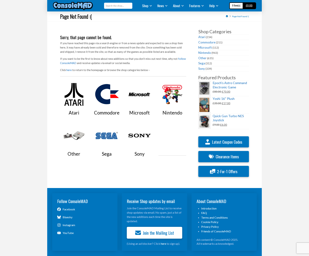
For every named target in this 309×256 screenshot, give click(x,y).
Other (202, 58)
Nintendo (204, 53)
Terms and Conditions (214, 217)
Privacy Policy (210, 226)
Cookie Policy (209, 222)
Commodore (206, 42)
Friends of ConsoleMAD (216, 231)
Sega (201, 63)
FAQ (204, 212)
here (69, 70)
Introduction (209, 208)
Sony (201, 68)
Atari (201, 37)
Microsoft (205, 47)
